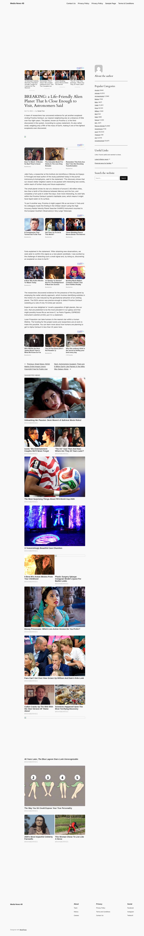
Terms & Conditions (126, 3)
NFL (96, 123)
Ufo (96, 138)
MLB (96, 114)
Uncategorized (99, 141)
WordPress (23, 930)
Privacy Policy (83, 3)
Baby (96, 102)
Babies (97, 99)
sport (96, 132)
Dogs (96, 108)
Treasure (97, 135)
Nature (97, 120)
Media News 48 (17, 3)
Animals (97, 93)
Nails (96, 117)
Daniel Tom (41, 111)
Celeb (96, 105)
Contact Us (71, 3)
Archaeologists (99, 96)
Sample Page (110, 3)
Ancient (97, 90)
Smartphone (99, 129)
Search (123, 178)
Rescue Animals (100, 126)
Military (97, 111)
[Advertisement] (72, 22)
